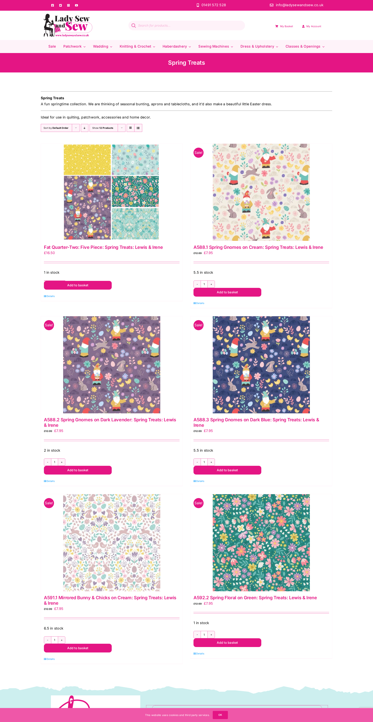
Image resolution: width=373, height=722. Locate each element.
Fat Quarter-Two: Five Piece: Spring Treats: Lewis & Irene (103, 247)
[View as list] (138, 128)
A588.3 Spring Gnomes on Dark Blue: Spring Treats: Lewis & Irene (256, 422)
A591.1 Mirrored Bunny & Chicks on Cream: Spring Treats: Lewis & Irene (110, 600)
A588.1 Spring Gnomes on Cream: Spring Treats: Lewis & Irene (258, 247)
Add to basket (77, 285)
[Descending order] (84, 128)
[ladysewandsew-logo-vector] (68, 15)
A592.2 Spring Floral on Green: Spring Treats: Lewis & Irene (255, 597)
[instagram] (68, 5)
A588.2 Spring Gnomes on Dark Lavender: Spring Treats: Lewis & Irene (110, 422)
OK (220, 714)
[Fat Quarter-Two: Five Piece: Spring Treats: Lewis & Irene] (111, 192)
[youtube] (76, 5)
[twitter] (61, 5)
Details (51, 296)
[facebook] (53, 5)
